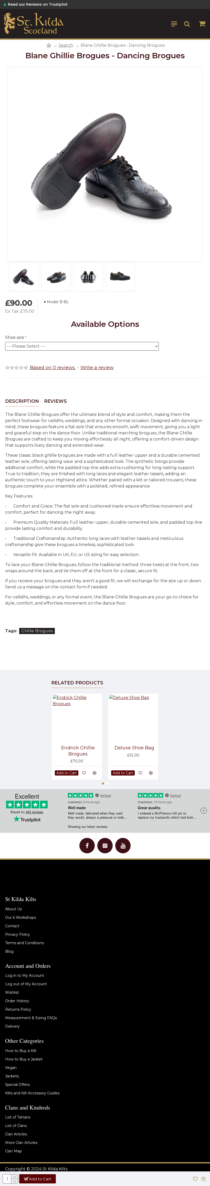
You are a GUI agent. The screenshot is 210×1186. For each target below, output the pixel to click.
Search (66, 45)
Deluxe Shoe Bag (134, 748)
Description (22, 401)
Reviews (55, 401)
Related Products (77, 683)
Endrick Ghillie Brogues (78, 751)
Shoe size (14, 337)
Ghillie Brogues (37, 630)
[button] (103, 783)
